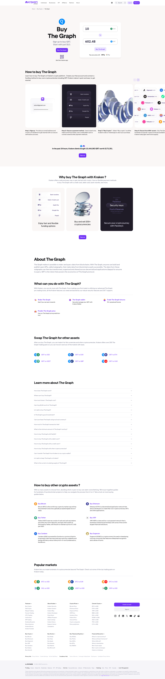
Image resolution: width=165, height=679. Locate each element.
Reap (93, 668)
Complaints (51, 626)
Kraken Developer (52, 613)
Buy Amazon (51, 643)
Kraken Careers (52, 608)
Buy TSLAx (73, 639)
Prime (106, 668)
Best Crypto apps (97, 645)
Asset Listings (51, 619)
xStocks (80, 668)
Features (28, 603)
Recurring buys (29, 624)
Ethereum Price (74, 608)
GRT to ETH (113, 355)
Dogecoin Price (74, 611)
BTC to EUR (79, 582)
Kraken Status (52, 622)
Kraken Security (52, 606)
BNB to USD (95, 613)
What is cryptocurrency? (99, 636)
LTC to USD (95, 624)
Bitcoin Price (73, 606)
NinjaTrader (44, 668)
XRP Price (72, 613)
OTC (110, 668)
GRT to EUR (79, 355)
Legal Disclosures (105, 675)
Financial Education (98, 634)
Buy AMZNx (73, 645)
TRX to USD (95, 622)
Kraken (32, 668)
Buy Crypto (28, 606)
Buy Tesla (50, 639)
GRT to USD (45, 355)
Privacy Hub (28, 656)
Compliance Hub (63, 656)
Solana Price (73, 617)
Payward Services (72, 668)
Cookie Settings (44, 656)
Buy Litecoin (28, 650)
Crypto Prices (74, 603)
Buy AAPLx (73, 641)
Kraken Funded (29, 628)
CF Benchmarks (87, 668)
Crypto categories (75, 622)
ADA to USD (95, 619)
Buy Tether (42, 518)
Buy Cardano (42, 533)
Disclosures (94, 656)
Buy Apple (50, 641)
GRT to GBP (79, 361)
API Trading (28, 619)
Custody (114, 668)
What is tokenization (97, 643)
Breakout (50, 668)
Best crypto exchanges (98, 648)
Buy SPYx (72, 643)
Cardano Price (74, 615)
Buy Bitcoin (42, 504)
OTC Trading (28, 615)
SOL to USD (45, 588)
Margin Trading (29, 611)
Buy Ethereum (95, 504)
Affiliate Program (52, 617)
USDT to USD (79, 588)
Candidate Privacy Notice (104, 656)
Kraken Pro (37, 668)
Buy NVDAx (73, 636)
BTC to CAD (113, 582)
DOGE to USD (96, 617)
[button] (44, 2)
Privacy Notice (35, 656)
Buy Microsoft (51, 648)
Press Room (51, 615)
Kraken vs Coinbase (97, 650)
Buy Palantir (51, 645)
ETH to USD (95, 608)
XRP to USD (113, 588)
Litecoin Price (73, 619)
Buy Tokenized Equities (77, 634)
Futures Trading (29, 613)
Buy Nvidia (50, 636)
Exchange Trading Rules (84, 656)
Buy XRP (93, 518)
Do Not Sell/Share (53, 656)
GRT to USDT (46, 361)
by (29, 664)
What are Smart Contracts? (99, 639)
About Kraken (52, 603)
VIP (54, 668)
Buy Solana (28, 648)
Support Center (52, 624)
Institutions (28, 617)
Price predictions (74, 624)
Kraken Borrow (29, 626)
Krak (103, 668)
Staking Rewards (30, 622)
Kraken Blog (51, 611)
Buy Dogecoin (95, 533)
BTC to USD (45, 582)
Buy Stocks (51, 634)
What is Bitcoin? (96, 641)
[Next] (138, 79)
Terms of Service (74, 656)
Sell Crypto (28, 608)
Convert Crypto (97, 603)
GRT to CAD (113, 361)
